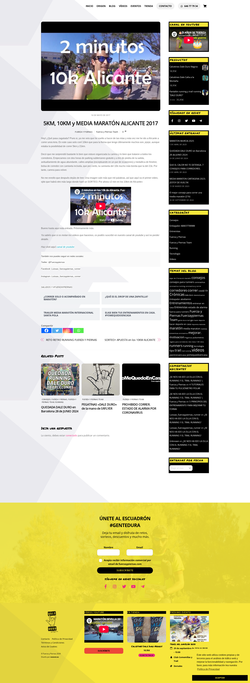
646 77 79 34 (191, 6)
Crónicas (176, 294)
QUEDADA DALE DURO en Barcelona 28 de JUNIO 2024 (59, 409)
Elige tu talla (146, 655)
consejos (198, 277)
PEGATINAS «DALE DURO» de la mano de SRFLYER (99, 406)
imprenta (195, 324)
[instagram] (179, 120)
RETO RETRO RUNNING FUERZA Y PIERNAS (71, 340)
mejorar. (195, 332)
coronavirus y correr (193, 286)
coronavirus (200, 282)
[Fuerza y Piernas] (52, 631)
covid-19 (203, 290)
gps (191, 320)
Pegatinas (188, 338)
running (188, 346)
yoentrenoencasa (177, 355)
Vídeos (123, 6)
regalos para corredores (178, 342)
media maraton (191, 328)
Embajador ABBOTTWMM (182, 225)
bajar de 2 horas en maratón (180, 278)
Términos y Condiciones (52, 642)
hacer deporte (199, 320)
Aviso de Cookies (49, 646)
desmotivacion (199, 295)
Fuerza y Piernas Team (107, 131)
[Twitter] (57, 330)
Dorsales (178, 666)
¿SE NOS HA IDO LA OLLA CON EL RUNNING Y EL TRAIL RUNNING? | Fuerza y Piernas (186, 380)
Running (59, 402)
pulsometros (198, 337)
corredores (178, 290)
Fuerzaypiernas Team (186, 317)
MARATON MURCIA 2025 (181, 140)
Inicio (89, 6)
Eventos (136, 6)
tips (171, 350)
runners (175, 345)
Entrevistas (174, 231)
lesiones (202, 324)
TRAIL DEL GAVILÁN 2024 (183, 644)
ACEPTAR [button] (220, 678)
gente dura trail (184, 320)
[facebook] (172, 120)
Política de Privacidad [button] (208, 669)
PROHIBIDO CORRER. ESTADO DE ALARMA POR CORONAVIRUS (139, 408)
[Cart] (205, 6)
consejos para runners (181, 282)
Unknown (174, 441)
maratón (176, 328)
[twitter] (186, 120)
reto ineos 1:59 (193, 342)
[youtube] (193, 120)
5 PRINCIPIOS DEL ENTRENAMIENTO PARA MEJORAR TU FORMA (188, 405)
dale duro (189, 295)
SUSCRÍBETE (104, 650)
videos (198, 350)
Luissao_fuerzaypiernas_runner (185, 414)
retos (202, 342)
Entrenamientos (180, 303)
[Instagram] (68, 330)
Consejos (46, 399)
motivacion (176, 337)
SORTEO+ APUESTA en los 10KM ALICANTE (130, 340)
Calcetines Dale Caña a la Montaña (147, 646)
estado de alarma (197, 307)
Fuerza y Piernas (83, 132)
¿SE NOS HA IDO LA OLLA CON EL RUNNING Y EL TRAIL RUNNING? (188, 418)
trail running (186, 351)
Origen (101, 6)
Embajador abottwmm (180, 299)
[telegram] (201, 120)
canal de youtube (65, 247)
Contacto (165, 6)
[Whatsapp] (78, 330)
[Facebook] (46, 330)
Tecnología (174, 253)
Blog (112, 6)
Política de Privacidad (62, 639)
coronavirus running (177, 286)
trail (178, 350)
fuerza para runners (179, 311)
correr (193, 290)
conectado (71, 435)
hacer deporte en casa (180, 324)
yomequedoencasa (197, 354)
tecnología (199, 346)
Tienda (148, 6)
